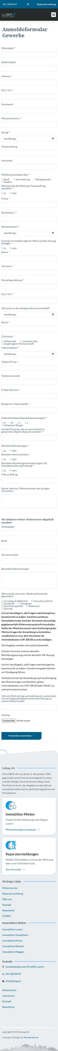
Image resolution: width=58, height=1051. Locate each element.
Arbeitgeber (8, 526)
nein (14, 193)
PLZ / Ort (6, 90)
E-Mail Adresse (9, 390)
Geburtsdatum (9, 347)
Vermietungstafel (13, 606)
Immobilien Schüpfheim (15, 934)
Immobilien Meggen (13, 951)
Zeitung (8, 608)
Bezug (5, 132)
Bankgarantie (43, 179)
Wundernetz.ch (31, 1037)
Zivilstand (7, 336)
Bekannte (34, 606)
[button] (28, 4)
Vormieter (7, 160)
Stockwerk (7, 104)
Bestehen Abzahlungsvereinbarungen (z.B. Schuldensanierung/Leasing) (24, 464)
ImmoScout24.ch (43, 601)
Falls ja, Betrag (9, 474)
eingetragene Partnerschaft (19, 343)
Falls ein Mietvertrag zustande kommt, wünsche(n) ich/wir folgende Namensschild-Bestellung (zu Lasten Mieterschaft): (28, 699)
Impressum (8, 995)
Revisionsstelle (9, 554)
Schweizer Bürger (13, 425)
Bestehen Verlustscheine (15, 454)
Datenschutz (9, 990)
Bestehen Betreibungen (14, 445)
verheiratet (10, 341)
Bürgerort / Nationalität (14, 404)
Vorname (6, 266)
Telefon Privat (9, 362)
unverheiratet (29, 341)
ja (5, 193)
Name (4, 252)
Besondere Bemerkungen (15, 569)
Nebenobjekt (8, 62)
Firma (4, 198)
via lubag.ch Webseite (16, 601)
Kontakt (6, 904)
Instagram (26, 603)
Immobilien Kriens (12, 940)
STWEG (6, 916)
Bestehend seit (9, 226)
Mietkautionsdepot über (15, 174)
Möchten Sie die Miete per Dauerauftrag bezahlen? (23, 187)
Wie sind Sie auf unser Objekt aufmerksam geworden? (24, 595)
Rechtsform (8, 212)
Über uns (7, 899)
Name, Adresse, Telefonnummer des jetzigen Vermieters (25, 489)
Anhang (5, 715)
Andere (8, 182)
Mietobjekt (7, 48)
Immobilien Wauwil (13, 946)
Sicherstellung (9, 146)
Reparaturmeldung (46, 4)
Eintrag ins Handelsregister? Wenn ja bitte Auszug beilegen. (28, 242)
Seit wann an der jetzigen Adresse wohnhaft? (25, 308)
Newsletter (8, 910)
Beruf (4, 322)
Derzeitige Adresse (12, 280)
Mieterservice (10, 887)
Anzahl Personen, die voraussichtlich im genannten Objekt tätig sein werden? (23, 430)
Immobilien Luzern (12, 929)
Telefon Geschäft (10, 376)
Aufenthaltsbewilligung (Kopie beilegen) (23, 418)
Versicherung (22, 179)
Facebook (9, 603)
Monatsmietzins (10, 118)
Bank (6, 179)
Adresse (6, 76)
